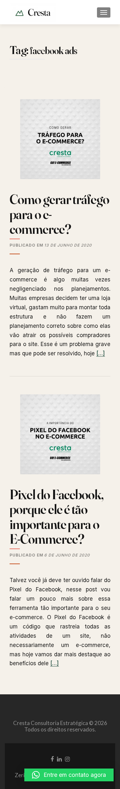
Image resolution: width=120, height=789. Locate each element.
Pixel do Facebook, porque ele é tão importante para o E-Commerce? (56, 516)
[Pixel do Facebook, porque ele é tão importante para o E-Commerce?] (60, 437)
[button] (69, 775)
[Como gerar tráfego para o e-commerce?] (60, 141)
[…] (100, 353)
